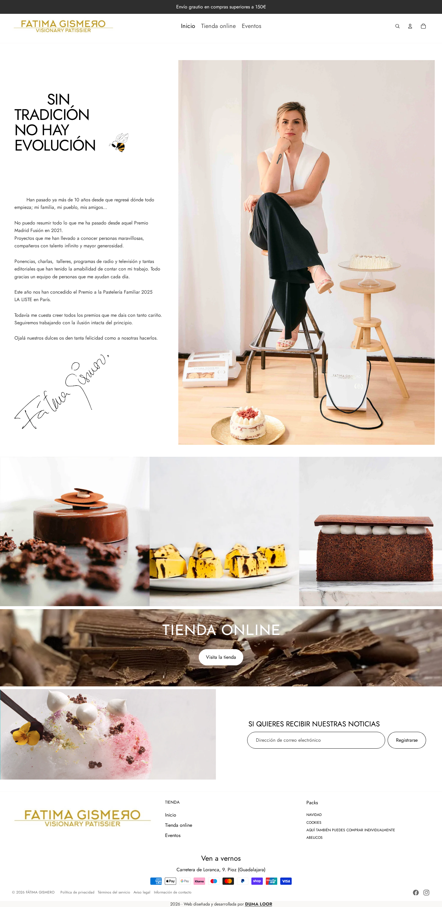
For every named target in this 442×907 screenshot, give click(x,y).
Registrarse (407, 740)
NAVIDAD (314, 814)
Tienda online (178, 825)
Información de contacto (173, 892)
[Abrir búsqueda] (397, 26)
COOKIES (313, 822)
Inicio (170, 814)
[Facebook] (415, 892)
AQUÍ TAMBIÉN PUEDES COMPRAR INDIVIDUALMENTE (350, 830)
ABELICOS (314, 837)
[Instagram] (426, 892)
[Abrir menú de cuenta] (410, 26)
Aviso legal (142, 892)
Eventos (172, 835)
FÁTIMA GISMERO (40, 892)
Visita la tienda (221, 657)
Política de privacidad (77, 892)
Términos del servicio (114, 892)
